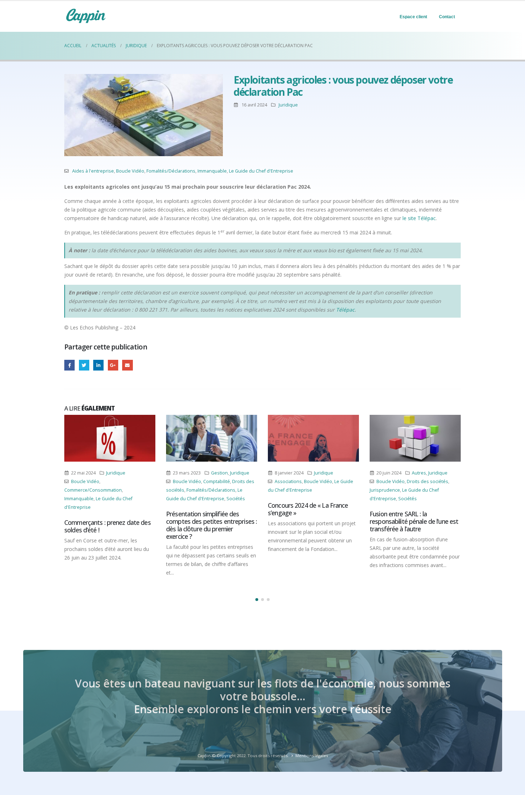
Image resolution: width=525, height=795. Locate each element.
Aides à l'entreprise (93, 171)
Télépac (345, 309)
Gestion (219, 473)
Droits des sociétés (427, 481)
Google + (113, 365)
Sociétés (235, 499)
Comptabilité (216, 481)
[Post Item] (109, 438)
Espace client (413, 16)
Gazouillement (84, 365)
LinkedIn (98, 365)
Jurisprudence (385, 490)
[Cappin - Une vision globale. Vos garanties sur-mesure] (85, 16)
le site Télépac (419, 218)
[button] (257, 599)
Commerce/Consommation (93, 490)
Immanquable (212, 171)
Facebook (69, 365)
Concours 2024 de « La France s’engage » (308, 509)
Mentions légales (311, 755)
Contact (447, 16)
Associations (288, 481)
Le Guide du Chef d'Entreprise (261, 171)
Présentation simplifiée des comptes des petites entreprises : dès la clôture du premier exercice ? (211, 525)
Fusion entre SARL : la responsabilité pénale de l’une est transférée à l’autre (414, 521)
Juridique (288, 105)
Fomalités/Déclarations (170, 171)
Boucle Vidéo (130, 171)
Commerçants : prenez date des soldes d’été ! (107, 526)
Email (127, 365)
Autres (419, 473)
